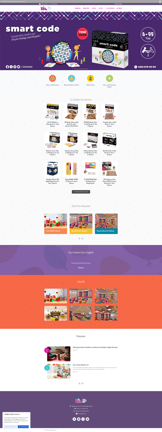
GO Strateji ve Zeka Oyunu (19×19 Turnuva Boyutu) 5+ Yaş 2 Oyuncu (109, 182)
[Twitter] (74, 419)
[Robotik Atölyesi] (106, 221)
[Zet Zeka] (81, 400)
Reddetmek (14, 426)
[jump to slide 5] (79, 69)
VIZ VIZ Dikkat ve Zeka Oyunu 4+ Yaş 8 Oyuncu (52, 124)
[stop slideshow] (89, 69)
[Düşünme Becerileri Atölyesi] (81, 221)
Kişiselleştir (7, 426)
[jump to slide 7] (82, 69)
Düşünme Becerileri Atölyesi (80, 231)
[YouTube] (87, 419)
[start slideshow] (73, 69)
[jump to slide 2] (76, 69)
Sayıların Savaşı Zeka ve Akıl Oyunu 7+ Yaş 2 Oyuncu (71, 153)
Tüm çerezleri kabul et (23, 426)
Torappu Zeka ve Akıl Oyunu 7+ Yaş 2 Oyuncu (109, 124)
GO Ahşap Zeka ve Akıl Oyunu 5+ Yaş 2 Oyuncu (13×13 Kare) (71, 124)
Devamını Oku (75, 354)
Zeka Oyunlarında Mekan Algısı (82, 365)
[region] (16, 420)
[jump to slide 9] (84, 69)
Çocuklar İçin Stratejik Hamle (82, 347)
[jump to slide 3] (77, 69)
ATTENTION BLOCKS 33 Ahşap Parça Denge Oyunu (90, 181)
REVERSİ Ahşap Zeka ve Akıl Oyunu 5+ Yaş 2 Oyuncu (90, 124)
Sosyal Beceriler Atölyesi (54, 231)
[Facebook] (83, 419)
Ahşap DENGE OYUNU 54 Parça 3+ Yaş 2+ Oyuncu (71, 181)
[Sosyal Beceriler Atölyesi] (55, 221)
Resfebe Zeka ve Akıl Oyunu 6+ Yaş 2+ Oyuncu (109, 153)
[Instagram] (78, 419)
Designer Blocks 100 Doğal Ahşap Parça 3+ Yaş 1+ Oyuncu (52, 181)
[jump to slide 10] (86, 69)
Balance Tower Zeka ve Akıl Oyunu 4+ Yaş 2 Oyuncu (52, 153)
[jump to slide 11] (87, 69)
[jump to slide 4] (78, 69)
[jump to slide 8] (83, 69)
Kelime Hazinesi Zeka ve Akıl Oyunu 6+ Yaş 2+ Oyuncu (90, 153)
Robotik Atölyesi (102, 231)
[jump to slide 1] (74, 69)
